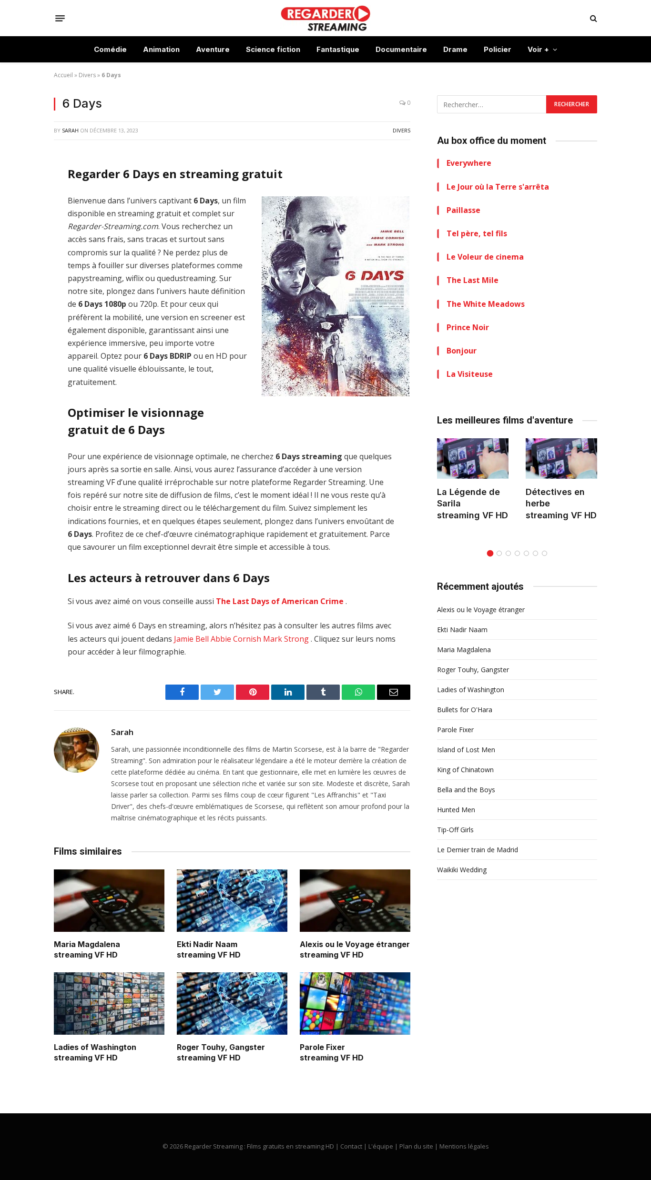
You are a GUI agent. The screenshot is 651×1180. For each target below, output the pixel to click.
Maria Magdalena (87, 944)
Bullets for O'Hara (464, 709)
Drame (455, 49)
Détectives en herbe (555, 497)
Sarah (70, 130)
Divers (87, 75)
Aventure (213, 49)
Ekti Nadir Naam (207, 944)
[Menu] (60, 18)
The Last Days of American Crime (280, 601)
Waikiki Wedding (462, 869)
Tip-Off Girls (455, 829)
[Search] (592, 18)
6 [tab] (535, 553)
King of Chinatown (465, 769)
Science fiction (273, 49)
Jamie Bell (191, 639)
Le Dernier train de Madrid (477, 849)
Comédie (110, 49)
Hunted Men (456, 809)
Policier (497, 49)
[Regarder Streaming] (325, 18)
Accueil (63, 75)
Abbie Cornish (236, 639)
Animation (161, 49)
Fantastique (337, 49)
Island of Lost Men (466, 749)
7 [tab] (544, 553)
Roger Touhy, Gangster (221, 1047)
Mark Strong (286, 639)
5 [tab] (526, 553)
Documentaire (401, 49)
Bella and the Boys (466, 789)
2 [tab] (499, 553)
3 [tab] (508, 553)
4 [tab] (517, 553)
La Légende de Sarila (468, 497)
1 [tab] (490, 553)
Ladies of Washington (95, 1047)
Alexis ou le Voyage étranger (355, 944)
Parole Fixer (322, 1047)
